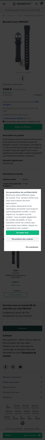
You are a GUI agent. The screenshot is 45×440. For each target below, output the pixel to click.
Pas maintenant (32, 247)
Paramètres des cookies (22, 239)
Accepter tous (22, 232)
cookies (12, 198)
